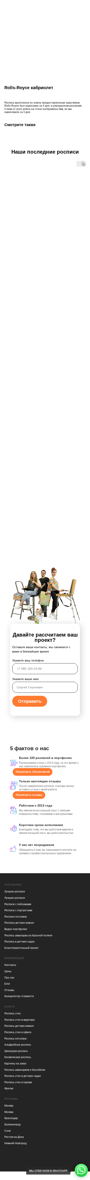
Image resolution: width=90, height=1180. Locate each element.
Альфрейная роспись (17, 1044)
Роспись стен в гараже (18, 1082)
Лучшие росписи (14, 891)
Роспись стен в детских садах (22, 1076)
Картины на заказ (15, 1063)
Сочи (7, 1130)
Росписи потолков (15, 916)
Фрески (8, 1088)
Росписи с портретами (18, 910)
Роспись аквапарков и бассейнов (24, 1069)
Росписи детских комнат (19, 922)
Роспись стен (12, 1013)
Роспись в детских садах (19, 941)
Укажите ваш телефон (28, 660)
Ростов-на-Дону (14, 1136)
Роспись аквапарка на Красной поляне (28, 935)
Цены (7, 971)
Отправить (30, 701)
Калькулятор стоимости (19, 996)
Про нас (9, 977)
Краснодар (11, 1118)
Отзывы (9, 990)
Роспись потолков (15, 1038)
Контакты (10, 965)
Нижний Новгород (15, 1143)
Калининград (12, 1124)
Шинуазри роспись (16, 1051)
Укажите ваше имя (25, 679)
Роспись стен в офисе (17, 1032)
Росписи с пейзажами (17, 904)
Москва (8, 1105)
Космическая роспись (17, 1057)
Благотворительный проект (21, 947)
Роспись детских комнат (19, 1025)
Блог (7, 983)
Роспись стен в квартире (19, 1019)
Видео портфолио (15, 929)
